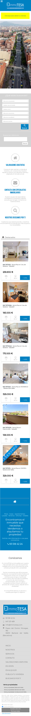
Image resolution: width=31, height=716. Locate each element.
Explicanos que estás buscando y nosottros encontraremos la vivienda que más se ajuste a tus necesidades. (15, 221)
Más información (6, 713)
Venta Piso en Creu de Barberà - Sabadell (14, 265)
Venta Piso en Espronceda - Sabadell (12, 428)
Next (28, 54)
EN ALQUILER (11, 670)
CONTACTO (10, 658)
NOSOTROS (10, 650)
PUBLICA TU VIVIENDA (15, 674)
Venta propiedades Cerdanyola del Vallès (15, 692)
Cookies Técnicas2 (7, 704)
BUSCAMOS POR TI (13, 678)
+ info (25, 278)
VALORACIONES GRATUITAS (17, 662)
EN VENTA (10, 666)
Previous (2, 54)
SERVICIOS (10, 654)
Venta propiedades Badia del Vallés (13, 687)
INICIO (8, 646)
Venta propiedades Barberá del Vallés (14, 689)
